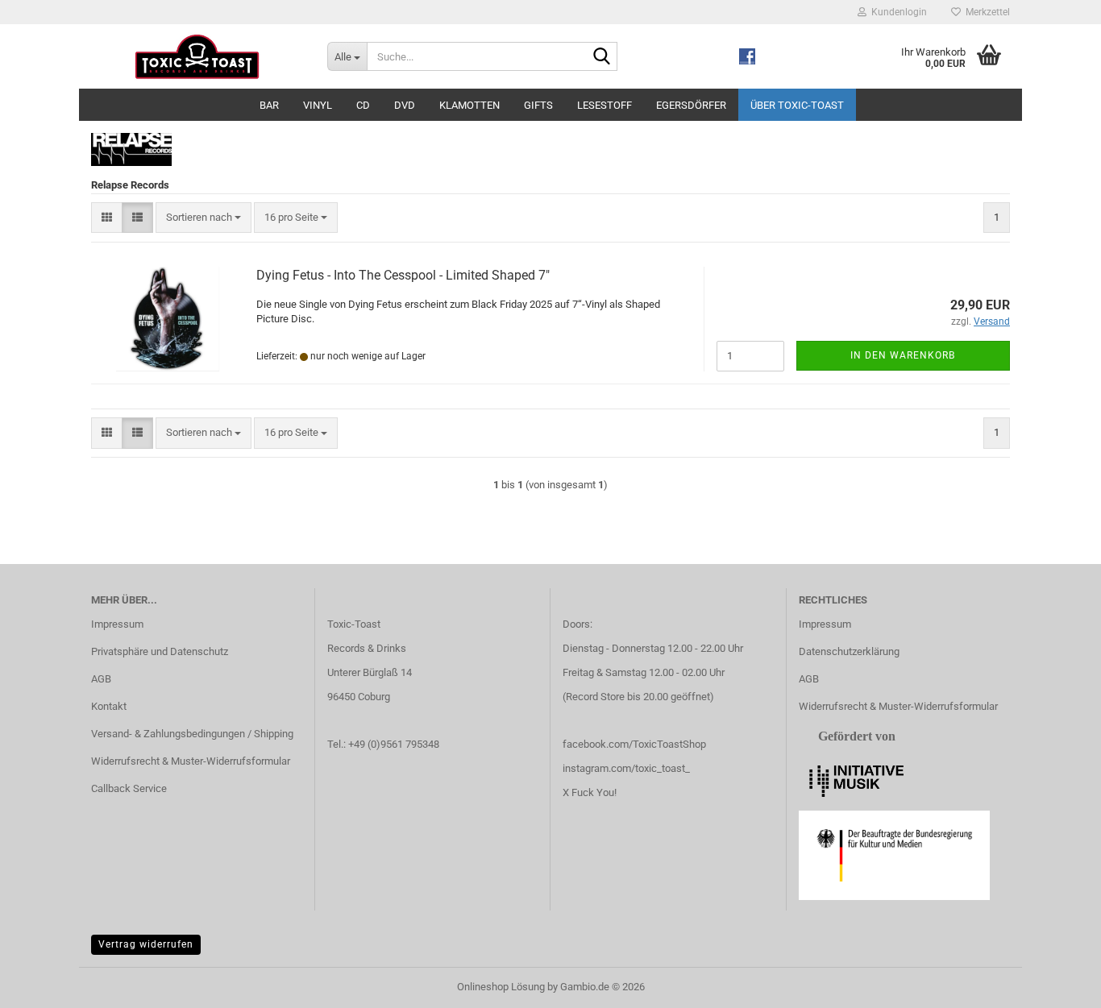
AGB (101, 679)
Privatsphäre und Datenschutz (159, 651)
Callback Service (129, 788)
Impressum (117, 624)
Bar (269, 105)
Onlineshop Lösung (501, 987)
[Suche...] (602, 57)
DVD (404, 105)
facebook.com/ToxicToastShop (634, 744)
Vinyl (317, 105)
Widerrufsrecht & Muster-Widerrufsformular (190, 761)
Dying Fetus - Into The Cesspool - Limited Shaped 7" (403, 275)
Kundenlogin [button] (896, 12)
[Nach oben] (1056, 984)
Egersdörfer (691, 105)
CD (363, 105)
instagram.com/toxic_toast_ (626, 768)
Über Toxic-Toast (797, 105)
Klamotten (469, 105)
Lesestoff (604, 105)
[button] (107, 218)
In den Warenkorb (902, 355)
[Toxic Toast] (197, 56)
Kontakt (109, 706)
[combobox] (203, 218)
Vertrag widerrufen (145, 944)
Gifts (538, 105)
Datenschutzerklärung (849, 651)
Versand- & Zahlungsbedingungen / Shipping (192, 734)
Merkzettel (985, 12)
